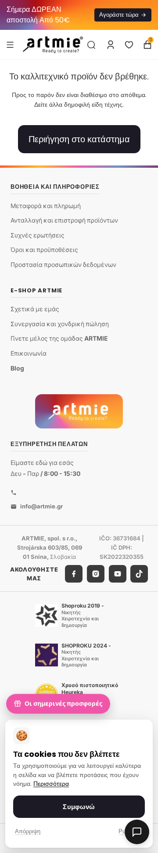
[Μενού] (10, 44)
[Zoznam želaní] (129, 45)
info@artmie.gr (41, 506)
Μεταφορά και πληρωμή (46, 205)
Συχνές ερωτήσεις (38, 235)
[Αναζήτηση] (91, 44)
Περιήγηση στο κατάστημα (79, 139)
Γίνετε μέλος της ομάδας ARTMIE (59, 338)
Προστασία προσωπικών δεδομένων (63, 264)
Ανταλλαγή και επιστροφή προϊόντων (64, 220)
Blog (17, 368)
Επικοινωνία (29, 353)
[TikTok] (139, 574)
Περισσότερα (51, 784)
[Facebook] (74, 574)
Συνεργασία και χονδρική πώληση (60, 324)
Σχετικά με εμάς (35, 309)
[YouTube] (117, 574)
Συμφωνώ (79, 806)
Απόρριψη (27, 831)
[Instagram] (95, 574)
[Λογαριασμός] (110, 44)
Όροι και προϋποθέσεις (44, 249)
